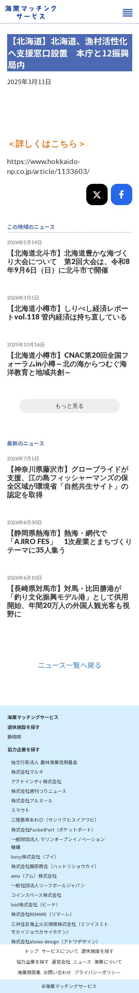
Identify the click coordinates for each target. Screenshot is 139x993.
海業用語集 (29, 972)
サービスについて (59, 951)
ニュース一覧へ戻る (70, 665)
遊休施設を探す (23, 727)
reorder (127, 12)
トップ (31, 951)
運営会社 (61, 961)
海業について (108, 961)
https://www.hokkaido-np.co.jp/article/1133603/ (48, 166)
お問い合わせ (57, 972)
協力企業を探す (23, 749)
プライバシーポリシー (97, 972)
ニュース (82, 961)
